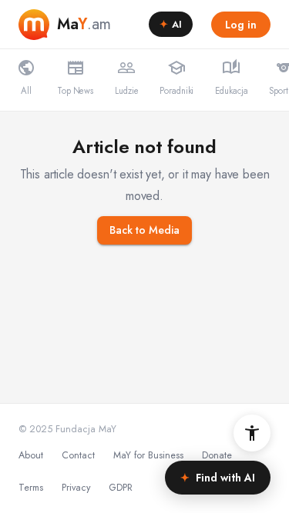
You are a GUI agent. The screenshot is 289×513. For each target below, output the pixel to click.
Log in (241, 24)
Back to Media (144, 230)
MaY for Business (148, 455)
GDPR (121, 488)
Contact (78, 455)
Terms (30, 488)
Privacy (76, 488)
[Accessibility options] (252, 433)
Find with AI (217, 477)
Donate (217, 455)
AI (171, 24)
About (30, 455)
